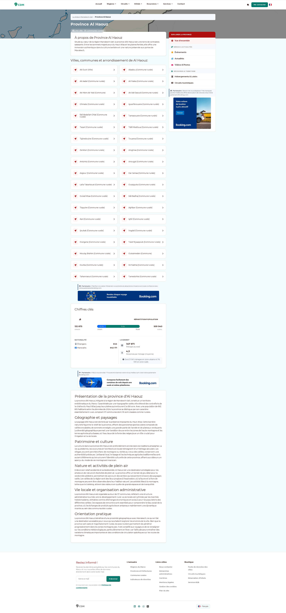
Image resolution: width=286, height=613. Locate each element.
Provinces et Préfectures (141, 571)
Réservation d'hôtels (197, 578)
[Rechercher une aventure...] (248, 4)
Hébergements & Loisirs (186, 76)
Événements (180, 52)
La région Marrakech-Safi (82, 17)
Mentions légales (166, 582)
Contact (181, 4)
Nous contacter (165, 567)
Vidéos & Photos (182, 65)
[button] (259, 4)
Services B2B (193, 582)
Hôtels (137, 4)
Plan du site (164, 591)
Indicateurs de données (140, 579)
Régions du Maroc (138, 567)
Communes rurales (138, 575)
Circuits (124, 4)
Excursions (152, 4)
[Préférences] (270, 4)
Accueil (99, 4)
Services (167, 4)
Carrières (163, 578)
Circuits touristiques (184, 83)
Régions (110, 4)
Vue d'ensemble (182, 41)
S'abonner (113, 579)
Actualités (179, 59)
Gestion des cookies (168, 587)
